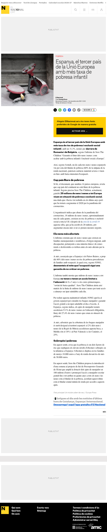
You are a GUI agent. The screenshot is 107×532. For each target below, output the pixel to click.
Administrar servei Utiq (85, 520)
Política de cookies (83, 514)
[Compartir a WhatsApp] (60, 110)
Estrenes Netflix (96, 3)
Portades (43, 3)
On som (16, 514)
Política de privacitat (84, 511)
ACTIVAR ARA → (80, 131)
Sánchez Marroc (81, 3)
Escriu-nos (43, 508)
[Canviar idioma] (93, 10)
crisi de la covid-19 (91, 221)
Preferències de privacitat (86, 517)
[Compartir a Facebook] (69, 110)
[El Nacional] (5, 10)
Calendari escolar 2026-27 (60, 3)
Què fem (16, 511)
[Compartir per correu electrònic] (74, 110)
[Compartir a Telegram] (64, 110)
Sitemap (41, 511)
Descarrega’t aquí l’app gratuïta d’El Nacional (79, 405)
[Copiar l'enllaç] (79, 110)
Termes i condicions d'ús (86, 508)
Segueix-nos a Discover (11, 3)
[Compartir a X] (55, 110)
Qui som (16, 508)
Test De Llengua (30, 3)
